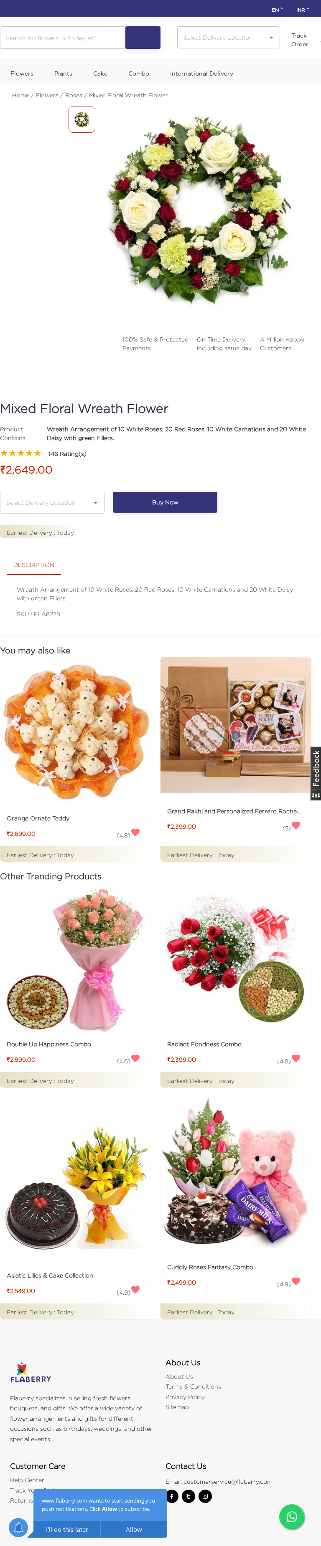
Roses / (76, 95)
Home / (23, 95)
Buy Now (165, 502)
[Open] (271, 37)
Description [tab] (33, 565)
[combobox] (222, 37)
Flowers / (49, 95)
